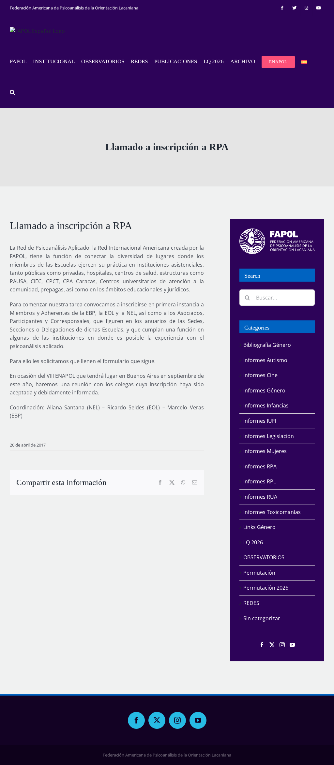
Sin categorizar (261, 618)
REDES (251, 603)
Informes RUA (260, 496)
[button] (12, 92)
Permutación (259, 572)
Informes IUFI (259, 420)
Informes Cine (260, 375)
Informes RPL (259, 481)
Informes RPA (260, 466)
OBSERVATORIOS (263, 557)
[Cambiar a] (304, 62)
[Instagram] (282, 644)
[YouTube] (292, 644)
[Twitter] (272, 644)
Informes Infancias (266, 405)
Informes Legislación (268, 436)
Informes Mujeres (265, 451)
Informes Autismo (265, 360)
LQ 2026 (253, 542)
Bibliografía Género (267, 344)
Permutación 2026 (265, 587)
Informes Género (264, 390)
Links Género (259, 527)
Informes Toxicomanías (272, 512)
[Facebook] (262, 644)
